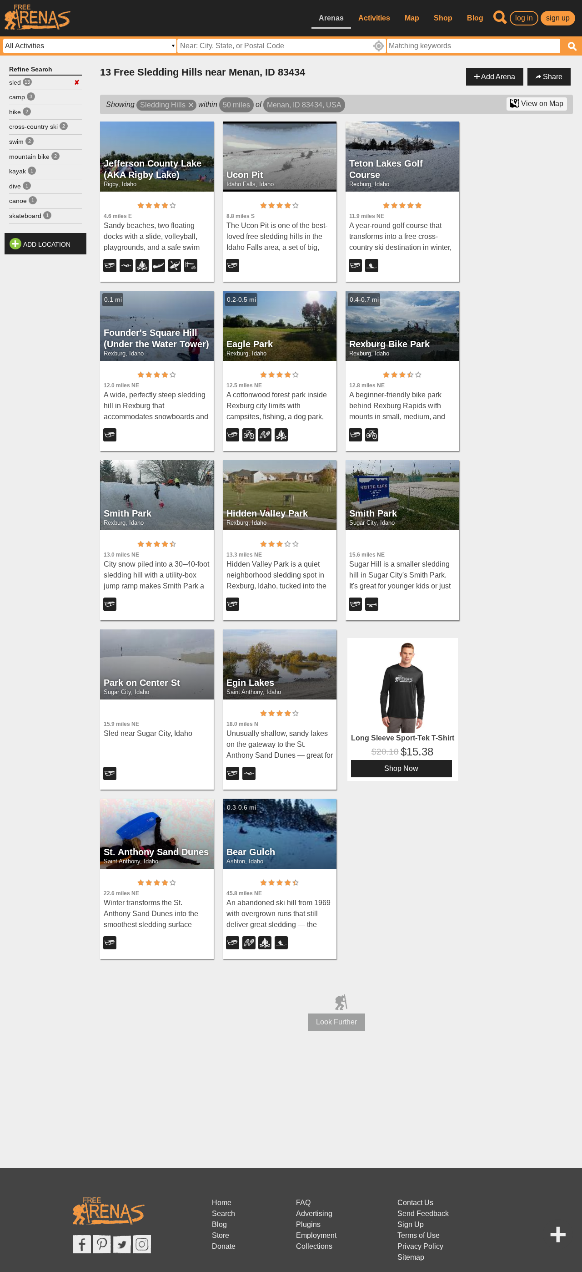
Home (221, 1202)
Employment (316, 1235)
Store (220, 1235)
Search (223, 1213)
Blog (475, 18)
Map (412, 18)
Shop (443, 18)
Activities (374, 18)
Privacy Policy (420, 1246)
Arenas (331, 18)
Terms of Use (418, 1235)
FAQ (303, 1202)
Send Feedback (423, 1213)
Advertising (314, 1213)
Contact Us (415, 1202)
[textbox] (473, 46)
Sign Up (410, 1224)
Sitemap (410, 1257)
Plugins (308, 1224)
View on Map (541, 103)
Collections (314, 1246)
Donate (224, 1246)
